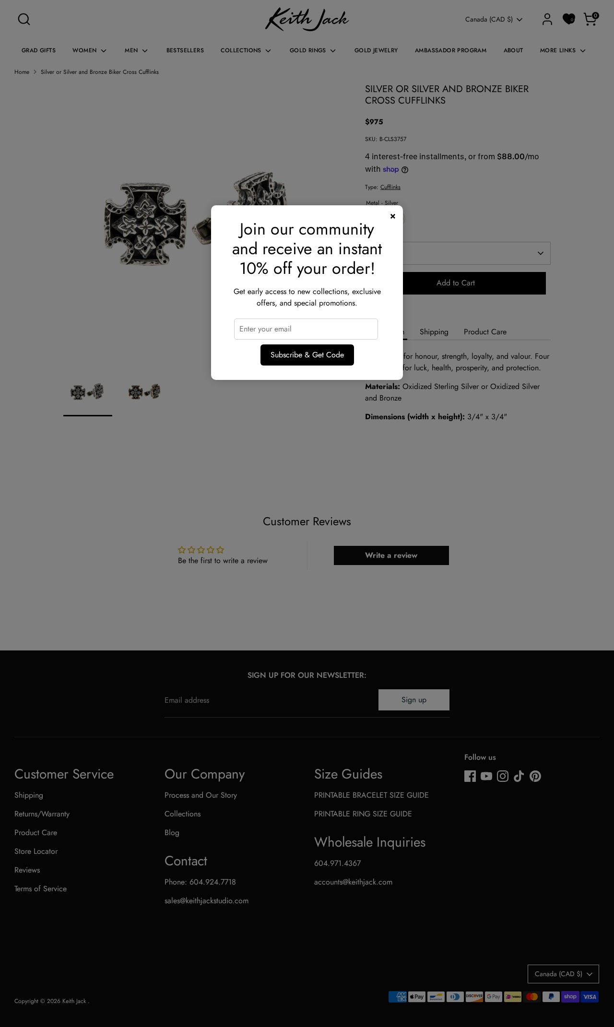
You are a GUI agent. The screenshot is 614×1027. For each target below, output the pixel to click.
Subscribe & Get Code (307, 354)
